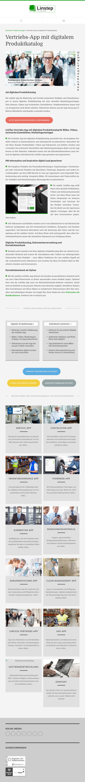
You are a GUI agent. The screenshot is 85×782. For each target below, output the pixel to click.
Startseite (9, 30)
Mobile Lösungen (19, 30)
